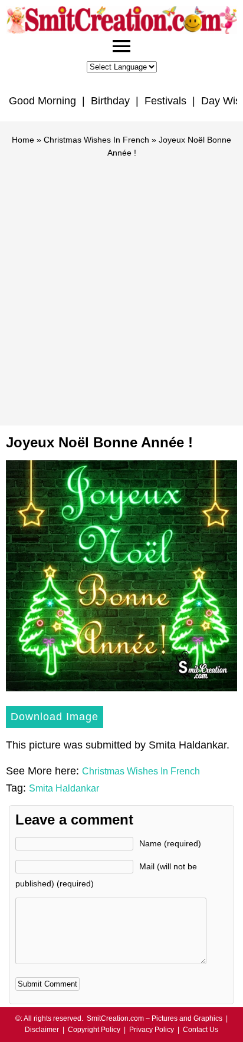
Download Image (54, 717)
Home (23, 139)
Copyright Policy (94, 1029)
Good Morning (42, 101)
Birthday (110, 101)
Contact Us (200, 1029)
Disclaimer (42, 1029)
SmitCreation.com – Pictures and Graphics (154, 1018)
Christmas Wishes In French (96, 139)
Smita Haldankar (64, 788)
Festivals (165, 101)
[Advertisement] (121, 286)
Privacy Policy (151, 1029)
